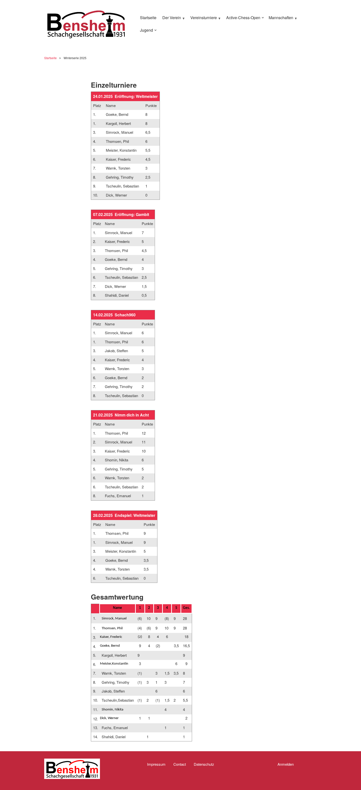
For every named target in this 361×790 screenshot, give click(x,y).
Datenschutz (204, 764)
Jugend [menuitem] (145, 32)
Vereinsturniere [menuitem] (202, 20)
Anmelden (286, 764)
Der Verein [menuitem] (170, 20)
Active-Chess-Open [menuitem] (242, 20)
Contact (179, 764)
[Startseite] (86, 23)
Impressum (156, 764)
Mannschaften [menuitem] (279, 20)
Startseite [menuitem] (148, 17)
